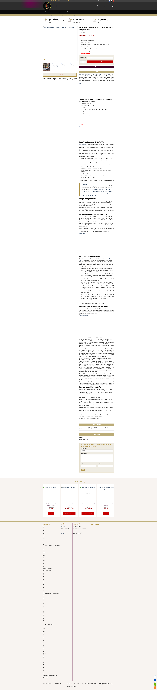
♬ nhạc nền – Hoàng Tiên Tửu (89, 195)
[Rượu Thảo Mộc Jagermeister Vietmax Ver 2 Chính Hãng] (105, 494)
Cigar (97, 12)
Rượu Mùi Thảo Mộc (66, 15)
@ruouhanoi (85, 184)
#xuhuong (109, 191)
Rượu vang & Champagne (79, 12)
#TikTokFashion (85, 191)
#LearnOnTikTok (86, 193)
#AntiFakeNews (93, 191)
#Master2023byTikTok (99, 193)
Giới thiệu (95, 0)
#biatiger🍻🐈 (94, 186)
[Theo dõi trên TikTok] (111, 1)
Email (99, 463)
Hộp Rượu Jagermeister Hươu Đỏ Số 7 (88, 504)
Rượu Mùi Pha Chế (68, 12)
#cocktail (99, 191)
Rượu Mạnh (59, 12)
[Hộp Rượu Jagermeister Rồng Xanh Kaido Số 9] (69, 494)
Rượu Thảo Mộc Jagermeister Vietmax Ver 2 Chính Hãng (106, 504)
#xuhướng (104, 191)
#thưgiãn (92, 193)
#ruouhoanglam (101, 189)
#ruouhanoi (107, 189)
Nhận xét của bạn (84, 453)
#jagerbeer (108, 193)
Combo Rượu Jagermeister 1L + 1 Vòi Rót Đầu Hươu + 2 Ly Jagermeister (94, 74)
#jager (86, 186)
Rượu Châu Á (90, 12)
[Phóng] (44, 60)
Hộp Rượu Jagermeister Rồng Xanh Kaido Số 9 (69, 504)
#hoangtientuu (93, 189)
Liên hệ (104, 0)
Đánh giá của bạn (84, 448)
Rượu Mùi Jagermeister (79, 15)
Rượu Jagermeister (83, 144)
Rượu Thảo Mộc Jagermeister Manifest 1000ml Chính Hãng (51, 504)
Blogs (107, 0)
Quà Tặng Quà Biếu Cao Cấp (48, 12)
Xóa (112, 55)
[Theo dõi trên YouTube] (113, 1)
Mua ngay (100, 61)
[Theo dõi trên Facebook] (109, 1)
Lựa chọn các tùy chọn (69, 513)
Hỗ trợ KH (99, 0)
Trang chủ (91, 0)
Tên (82, 463)
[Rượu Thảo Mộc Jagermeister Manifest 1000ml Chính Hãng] (51, 494)
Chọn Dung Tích (83, 57)
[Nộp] (98, 6)
